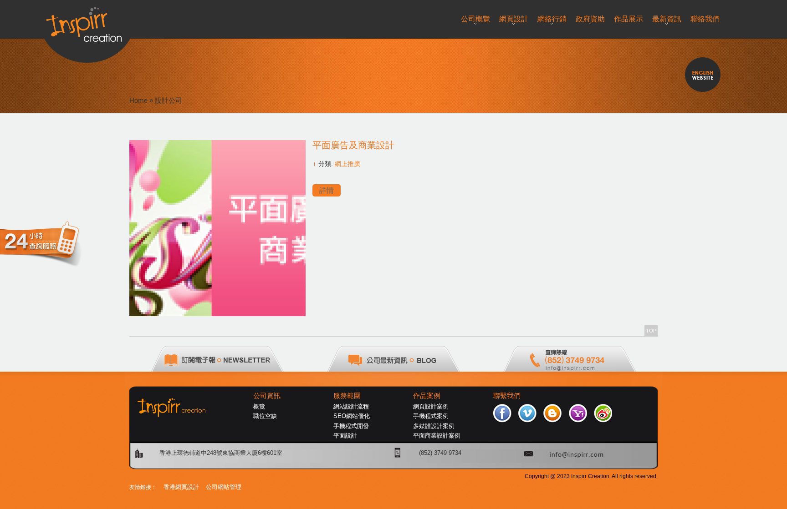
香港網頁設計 (181, 487)
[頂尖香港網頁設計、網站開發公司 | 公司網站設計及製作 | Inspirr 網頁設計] (87, 21)
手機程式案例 (431, 416)
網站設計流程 (351, 406)
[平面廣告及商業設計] (217, 313)
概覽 (259, 406)
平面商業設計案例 (436, 435)
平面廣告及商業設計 (353, 145)
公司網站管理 (223, 487)
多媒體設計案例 (434, 426)
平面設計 (345, 435)
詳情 (326, 190)
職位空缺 (265, 416)
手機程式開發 (351, 426)
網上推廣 (347, 163)
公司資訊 (267, 395)
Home (138, 100)
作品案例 (426, 395)
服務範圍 (347, 395)
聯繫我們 (507, 395)
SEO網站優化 (351, 416)
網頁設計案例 (431, 406)
